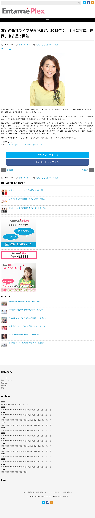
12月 (3, 410)
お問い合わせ (68, 492)
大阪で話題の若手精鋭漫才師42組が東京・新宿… (27, 199)
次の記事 (87, 170)
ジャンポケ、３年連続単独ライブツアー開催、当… (27, 208)
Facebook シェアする (47, 162)
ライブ (51, 45)
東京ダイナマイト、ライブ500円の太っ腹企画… (26, 190)
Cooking (4, 383)
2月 (26, 404)
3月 (22, 404)
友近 (56, 45)
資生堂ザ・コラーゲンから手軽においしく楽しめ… (27, 326)
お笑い (38, 45)
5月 (14, 404)
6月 (10, 404)
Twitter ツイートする (47, 154)
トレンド (4, 378)
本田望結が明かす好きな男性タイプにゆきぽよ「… (27, 310)
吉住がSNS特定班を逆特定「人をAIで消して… (26, 334)
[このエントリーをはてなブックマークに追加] (10, 49)
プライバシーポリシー (53, 492)
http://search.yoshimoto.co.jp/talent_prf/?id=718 (23, 144)
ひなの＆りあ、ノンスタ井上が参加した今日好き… (27, 318)
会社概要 (31, 492)
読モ (2, 388)
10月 (13, 410)
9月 (17, 410)
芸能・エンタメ (24, 45)
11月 (8, 410)
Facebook (88, 2)
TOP (24, 492)
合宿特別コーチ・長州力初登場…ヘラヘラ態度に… (27, 343)
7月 (6, 404)
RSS (92, 2)
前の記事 (8, 170)
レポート (4, 385)
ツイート (4, 49)
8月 (2, 404)
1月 (31, 404)
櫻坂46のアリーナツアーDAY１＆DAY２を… (25, 301)
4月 (18, 404)
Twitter (84, 2)
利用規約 (39, 492)
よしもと (45, 45)
